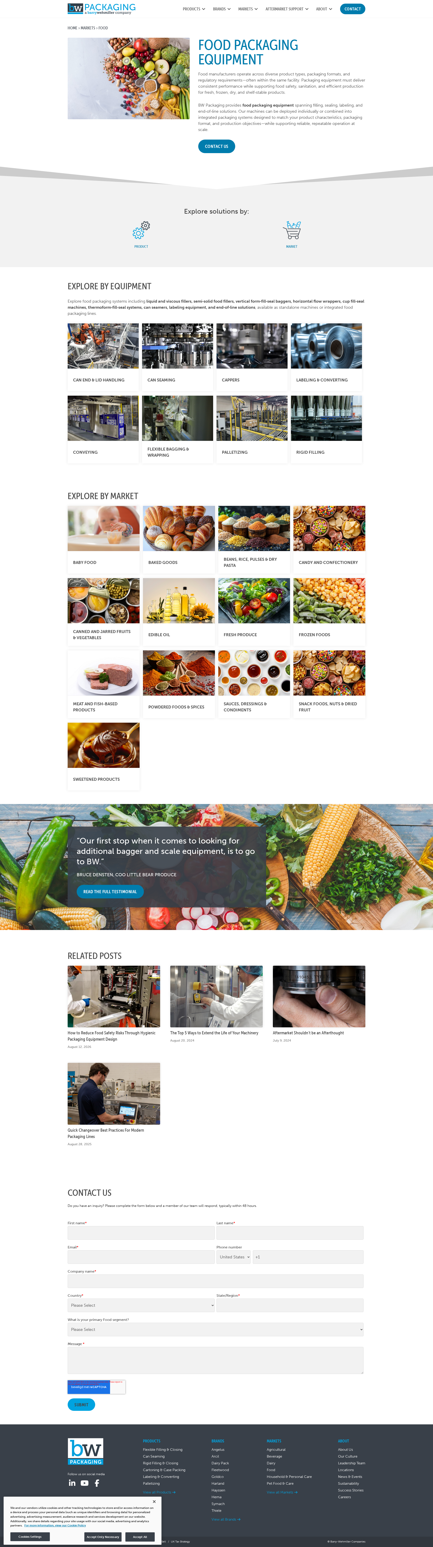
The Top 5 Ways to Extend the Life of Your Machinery (214, 1032)
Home (72, 28)
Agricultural (276, 1449)
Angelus (218, 1449)
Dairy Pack (220, 1463)
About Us (345, 1449)
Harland (218, 1483)
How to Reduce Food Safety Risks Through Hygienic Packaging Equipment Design (112, 1036)
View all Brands (224, 1519)
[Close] (154, 1502)
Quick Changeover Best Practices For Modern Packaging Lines (106, 1133)
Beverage (274, 1456)
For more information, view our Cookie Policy (55, 1525)
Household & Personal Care (289, 1477)
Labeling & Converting (161, 1477)
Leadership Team (351, 1463)
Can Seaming (154, 1456)
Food (271, 1470)
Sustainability (348, 1483)
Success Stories (351, 1490)
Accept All (140, 1536)
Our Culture (347, 1456)
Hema (216, 1497)
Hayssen (218, 1490)
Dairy (271, 1463)
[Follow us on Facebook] (96, 1483)
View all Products (157, 1492)
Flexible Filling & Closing (162, 1449)
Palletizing (151, 1483)
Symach (218, 1504)
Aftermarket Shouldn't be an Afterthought (308, 1032)
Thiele (216, 1510)
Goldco (218, 1477)
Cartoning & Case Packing (164, 1470)
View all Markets (280, 1492)
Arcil (215, 1456)
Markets (88, 28)
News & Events (350, 1477)
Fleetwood (220, 1470)
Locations (346, 1470)
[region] (82, 1521)
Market (291, 246)
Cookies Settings (29, 1536)
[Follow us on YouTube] (84, 1483)
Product (141, 246)
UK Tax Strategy (180, 1541)
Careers (344, 1497)
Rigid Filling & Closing (160, 1463)
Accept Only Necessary (103, 1536)
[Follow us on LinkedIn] (72, 1483)
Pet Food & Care (280, 1483)
